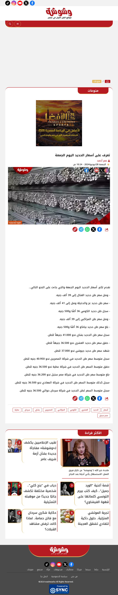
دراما (96, 570)
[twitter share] (93, 229)
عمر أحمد (102, 160)
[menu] (17, 24)
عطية (17, 410)
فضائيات (69, 570)
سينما (88, 570)
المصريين (48, 410)
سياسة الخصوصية (59, 576)
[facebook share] (99, 229)
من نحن (74, 576)
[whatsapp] (75, 229)
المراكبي (61, 410)
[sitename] (59, 551)
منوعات (96, 81)
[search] (10, 24)
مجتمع (40, 570)
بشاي (37, 410)
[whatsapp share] (87, 229)
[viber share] (81, 229)
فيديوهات (58, 570)
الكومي (73, 410)
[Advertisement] (59, 53)
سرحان (27, 410)
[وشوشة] (59, 13)
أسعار (106, 410)
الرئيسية (105, 570)
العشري (85, 410)
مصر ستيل (103, 415)
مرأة (48, 570)
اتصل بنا (44, 576)
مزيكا (79, 570)
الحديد (95, 410)
